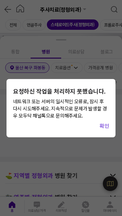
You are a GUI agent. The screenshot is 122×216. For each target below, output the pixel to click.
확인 (104, 126)
